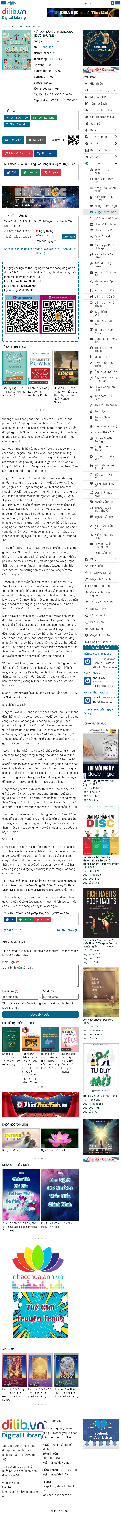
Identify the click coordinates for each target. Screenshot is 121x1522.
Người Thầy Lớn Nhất (14, 1150)
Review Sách (98, 96)
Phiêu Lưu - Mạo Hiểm (105, 458)
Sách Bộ (95, 123)
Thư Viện (18, 27)
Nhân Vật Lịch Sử (105, 224)
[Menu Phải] (117, 5)
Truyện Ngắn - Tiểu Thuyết (103, 509)
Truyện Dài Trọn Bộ (105, 518)
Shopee (53, 172)
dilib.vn (17, 1483)
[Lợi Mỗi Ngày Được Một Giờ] (101, 754)
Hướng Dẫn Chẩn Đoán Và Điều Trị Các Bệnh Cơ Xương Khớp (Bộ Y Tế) (31, 1059)
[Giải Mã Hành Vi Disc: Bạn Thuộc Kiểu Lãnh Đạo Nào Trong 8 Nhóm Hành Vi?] (101, 830)
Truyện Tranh (98, 136)
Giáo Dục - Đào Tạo (104, 322)
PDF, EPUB (55, 59)
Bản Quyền (97, 622)
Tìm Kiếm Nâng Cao (102, 90)
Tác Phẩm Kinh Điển (104, 313)
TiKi (14, 172)
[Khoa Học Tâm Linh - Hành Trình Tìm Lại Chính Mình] (101, 1154)
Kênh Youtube (98, 615)
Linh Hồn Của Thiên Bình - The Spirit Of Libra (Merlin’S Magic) (40, 1391)
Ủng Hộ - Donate (100, 642)
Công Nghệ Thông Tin (106, 340)
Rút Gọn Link (98, 608)
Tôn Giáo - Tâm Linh (104, 180)
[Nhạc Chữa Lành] (40, 1290)
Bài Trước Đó (15, 930)
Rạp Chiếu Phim (100, 150)
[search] (112, 3)
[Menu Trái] (3, 5)
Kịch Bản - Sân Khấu (104, 527)
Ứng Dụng (96, 628)
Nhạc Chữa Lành (19, 153)
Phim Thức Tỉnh (100, 585)
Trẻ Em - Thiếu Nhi (106, 405)
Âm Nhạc (96, 156)
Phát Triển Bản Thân (104, 364)
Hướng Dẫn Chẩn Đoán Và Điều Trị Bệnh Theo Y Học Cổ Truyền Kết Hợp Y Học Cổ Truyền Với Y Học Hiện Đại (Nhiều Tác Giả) (11, 1066)
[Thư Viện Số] (12, 5)
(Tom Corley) (100, 943)
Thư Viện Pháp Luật (104, 283)
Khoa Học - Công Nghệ (105, 189)
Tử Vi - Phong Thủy (103, 419)
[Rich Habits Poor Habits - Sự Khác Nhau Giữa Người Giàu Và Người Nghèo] (101, 913)
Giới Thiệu (96, 83)
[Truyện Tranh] (40, 1338)
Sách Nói (95, 143)
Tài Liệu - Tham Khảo (104, 331)
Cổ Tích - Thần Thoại (104, 449)
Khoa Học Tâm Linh (102, 572)
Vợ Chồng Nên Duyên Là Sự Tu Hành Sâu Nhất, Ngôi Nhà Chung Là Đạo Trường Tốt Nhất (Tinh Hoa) (59, 1228)
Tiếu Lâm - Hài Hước (104, 476)
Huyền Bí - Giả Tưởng (103, 440)
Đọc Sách (15, 140)
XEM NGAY (69, 236)
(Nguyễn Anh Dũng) (100, 1095)
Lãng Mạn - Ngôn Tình (105, 485)
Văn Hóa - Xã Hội (105, 296)
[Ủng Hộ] (101, 71)
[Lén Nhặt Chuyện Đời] (101, 992)
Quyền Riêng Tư (100, 635)
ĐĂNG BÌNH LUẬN (40, 1014)
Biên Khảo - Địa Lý (106, 426)
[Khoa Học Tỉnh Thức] (40, 208)
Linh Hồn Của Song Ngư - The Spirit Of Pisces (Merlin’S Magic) (65, 1392)
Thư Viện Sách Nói (101, 602)
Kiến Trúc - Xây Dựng (104, 198)
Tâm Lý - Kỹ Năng (43, 117)
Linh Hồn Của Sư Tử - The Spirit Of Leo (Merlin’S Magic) (14, 1391)
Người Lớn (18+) (104, 501)
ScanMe (55, 140)
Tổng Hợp (47, 47)
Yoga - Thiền (102, 356)
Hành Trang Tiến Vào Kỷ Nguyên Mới (59, 1151)
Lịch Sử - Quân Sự (106, 218)
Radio (94, 130)
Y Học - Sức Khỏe (32, 27)
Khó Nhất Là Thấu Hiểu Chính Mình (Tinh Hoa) (18, 1225)
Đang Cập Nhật (104, 552)
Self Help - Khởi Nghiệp (104, 247)
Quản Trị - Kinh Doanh (104, 238)
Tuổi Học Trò (103, 411)
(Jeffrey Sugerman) (101, 862)
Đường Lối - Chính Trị (106, 274)
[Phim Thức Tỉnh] (40, 1118)
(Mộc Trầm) (98, 1021)
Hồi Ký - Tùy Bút (105, 230)
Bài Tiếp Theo (65, 930)
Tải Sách (38, 140)
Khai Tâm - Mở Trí (105, 290)
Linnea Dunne (53, 41)
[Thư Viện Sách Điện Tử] (101, 1448)
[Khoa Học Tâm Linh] (101, 64)
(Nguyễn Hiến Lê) (98, 782)
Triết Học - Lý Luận (103, 265)
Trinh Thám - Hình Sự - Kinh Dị (106, 467)
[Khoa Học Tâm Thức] (83, 16)
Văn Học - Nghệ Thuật (104, 304)
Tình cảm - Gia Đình (104, 397)
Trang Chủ (6, 27)
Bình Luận (47, 153)
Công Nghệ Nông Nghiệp (101, 594)
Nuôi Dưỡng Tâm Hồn (105, 388)
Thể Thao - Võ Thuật (103, 349)
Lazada (32, 172)
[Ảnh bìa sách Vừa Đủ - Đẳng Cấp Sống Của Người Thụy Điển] (16, 69)
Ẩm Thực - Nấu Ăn (106, 371)
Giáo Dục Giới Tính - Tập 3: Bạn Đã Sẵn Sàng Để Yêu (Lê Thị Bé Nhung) (48, 1060)
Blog (93, 559)
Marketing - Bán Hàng (105, 256)
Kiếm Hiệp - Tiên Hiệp (105, 536)
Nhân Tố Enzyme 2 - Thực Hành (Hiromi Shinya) (69, 1057)
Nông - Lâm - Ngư (106, 205)
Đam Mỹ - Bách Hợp (104, 494)
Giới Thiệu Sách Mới (102, 116)
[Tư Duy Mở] (101, 1068)
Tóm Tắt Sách (98, 103)
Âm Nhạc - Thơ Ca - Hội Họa (106, 379)
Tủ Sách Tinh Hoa (17, 124)
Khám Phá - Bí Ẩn (105, 432)
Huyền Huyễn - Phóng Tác (104, 545)
